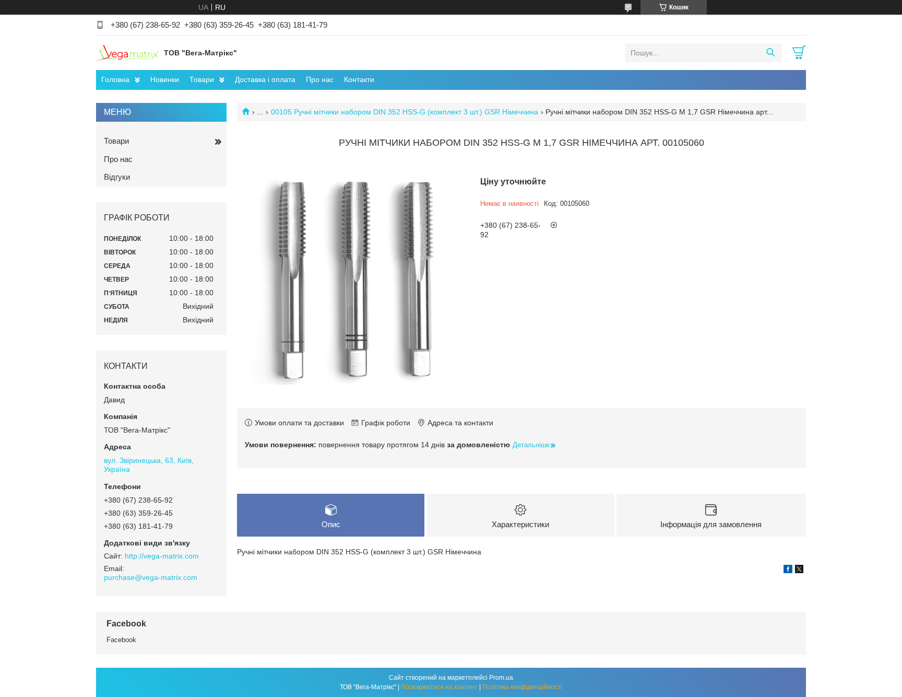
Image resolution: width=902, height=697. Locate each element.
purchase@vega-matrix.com (150, 577)
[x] (799, 570)
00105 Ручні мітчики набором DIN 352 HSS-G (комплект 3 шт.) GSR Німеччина (404, 112)
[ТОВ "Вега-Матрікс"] (127, 52)
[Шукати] (770, 52)
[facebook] (788, 570)
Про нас (320, 79)
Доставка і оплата (265, 79)
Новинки (164, 79)
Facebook (121, 640)
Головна (115, 79)
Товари (201, 79)
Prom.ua (501, 677)
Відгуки (117, 176)
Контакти (359, 79)
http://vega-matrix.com (162, 556)
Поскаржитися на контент (439, 687)
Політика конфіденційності (522, 687)
